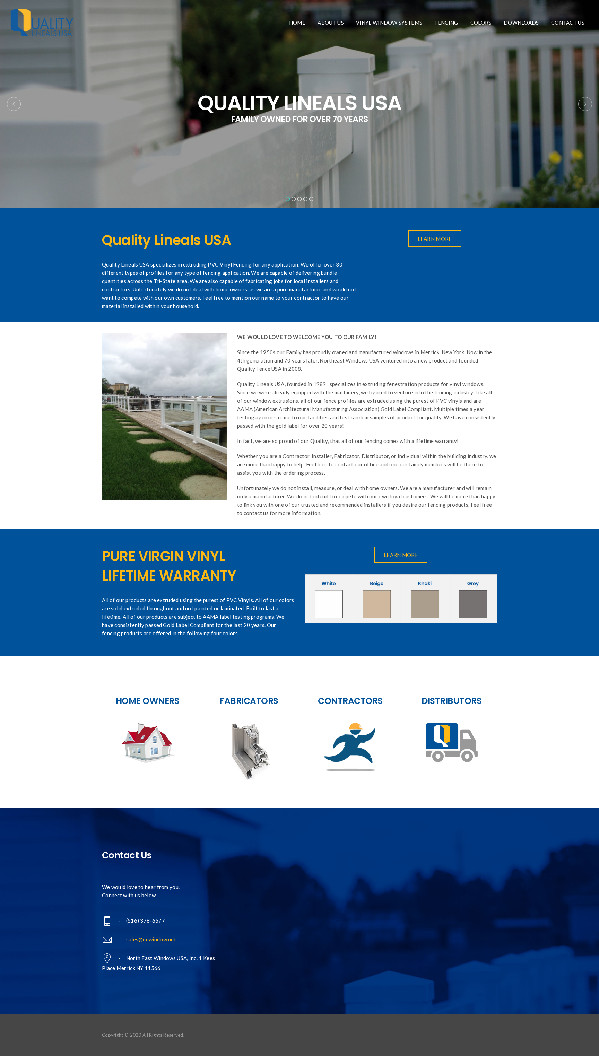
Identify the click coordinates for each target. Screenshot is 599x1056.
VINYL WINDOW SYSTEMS (389, 22)
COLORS (481, 22)
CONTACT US (567, 22)
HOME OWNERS (148, 701)
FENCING (446, 22)
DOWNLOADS (521, 22)
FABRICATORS (248, 701)
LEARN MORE (435, 239)
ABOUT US (331, 22)
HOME (297, 22)
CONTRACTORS (350, 701)
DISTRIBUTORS (451, 701)
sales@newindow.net (151, 939)
